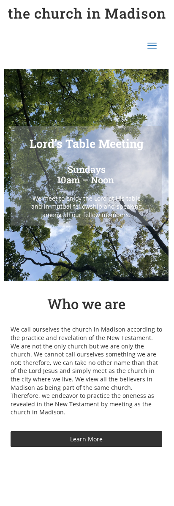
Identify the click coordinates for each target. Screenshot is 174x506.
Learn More (86, 439)
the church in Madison (87, 13)
